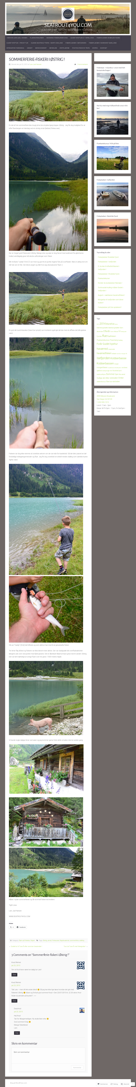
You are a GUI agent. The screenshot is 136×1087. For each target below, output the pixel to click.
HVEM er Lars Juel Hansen (17, 38)
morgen (116, 364)
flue (104, 336)
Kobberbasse (118, 358)
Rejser (33, 940)
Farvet (112, 331)
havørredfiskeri (104, 353)
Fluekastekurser (37, 38)
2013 (98, 324)
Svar (14, 975)
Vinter (121, 378)
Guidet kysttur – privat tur (17, 43)
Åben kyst (109, 381)
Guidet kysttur (110, 343)
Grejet (30, 48)
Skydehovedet (41, 48)
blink (116, 324)
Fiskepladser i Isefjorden (76, 43)
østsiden (116, 381)
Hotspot (123, 353)
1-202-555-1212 (103, 402)
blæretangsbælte (102, 328)
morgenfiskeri (102, 367)
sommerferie (74, 940)
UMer (107, 378)
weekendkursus (101, 381)
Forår (99, 343)
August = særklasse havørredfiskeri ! (111, 295)
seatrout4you (101, 374)
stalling (81, 940)
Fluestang (114, 340)
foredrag (120, 340)
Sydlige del (101, 378)
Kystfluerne (64, 48)
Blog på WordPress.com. (18, 1083)
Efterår (106, 331)
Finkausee (55, 940)
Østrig (45, 940)
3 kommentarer (82, 64)
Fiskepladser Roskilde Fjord (108, 38)
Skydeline (53, 48)
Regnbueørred (64, 940)
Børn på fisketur (24, 940)
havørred (102, 348)
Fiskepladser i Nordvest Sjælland (103, 43)
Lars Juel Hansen (35, 64)
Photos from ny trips (81, 48)
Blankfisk (110, 324)
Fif (119, 331)
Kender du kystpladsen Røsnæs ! (110, 283)
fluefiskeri (111, 336)
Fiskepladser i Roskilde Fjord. (109, 274)
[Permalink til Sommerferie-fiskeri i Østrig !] (48, 95)
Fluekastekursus (103, 340)
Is (126, 353)
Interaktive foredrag (15, 48)
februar (116, 331)
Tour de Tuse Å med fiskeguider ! (75, 946)
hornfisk (118, 353)
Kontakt (103, 48)
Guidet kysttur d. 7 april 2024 (82, 38)
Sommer (110, 374)
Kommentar (77, 1067)
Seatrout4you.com (68, 25)
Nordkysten (118, 367)
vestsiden (114, 378)
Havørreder (111, 349)
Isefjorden (103, 358)
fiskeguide (123, 331)
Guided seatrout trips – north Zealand (47, 43)
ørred (49, 940)
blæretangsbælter (113, 328)
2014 (103, 323)
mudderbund (111, 367)
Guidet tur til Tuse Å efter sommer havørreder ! (26, 946)
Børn (121, 328)
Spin (116, 374)
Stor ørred (122, 374)
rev (111, 371)
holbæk (114, 353)
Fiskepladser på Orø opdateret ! (110, 307)
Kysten (95, 48)
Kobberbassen (105, 363)
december (100, 331)
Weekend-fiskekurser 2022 (57, 38)
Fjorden (99, 336)
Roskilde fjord (117, 370)
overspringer (106, 370)
